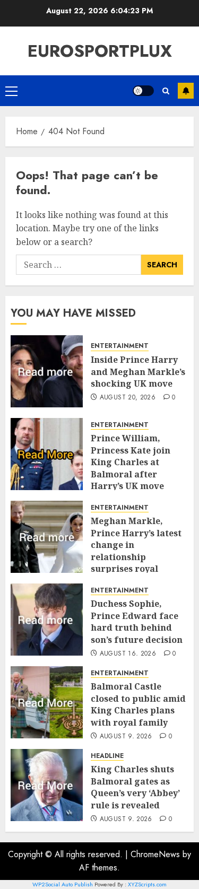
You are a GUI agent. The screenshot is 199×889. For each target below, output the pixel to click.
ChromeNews (155, 854)
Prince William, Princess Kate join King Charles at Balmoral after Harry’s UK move (130, 462)
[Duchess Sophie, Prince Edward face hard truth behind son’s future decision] (47, 619)
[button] (11, 90)
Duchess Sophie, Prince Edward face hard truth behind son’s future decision (137, 621)
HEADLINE (107, 756)
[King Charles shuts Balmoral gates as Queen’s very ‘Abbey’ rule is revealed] (47, 785)
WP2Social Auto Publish (62, 884)
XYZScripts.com (147, 884)
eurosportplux (100, 51)
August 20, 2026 (127, 398)
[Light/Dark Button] (143, 90)
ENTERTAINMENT (120, 346)
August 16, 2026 (128, 654)
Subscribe (186, 91)
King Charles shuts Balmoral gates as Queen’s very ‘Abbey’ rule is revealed (135, 786)
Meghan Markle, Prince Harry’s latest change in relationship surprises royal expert (136, 550)
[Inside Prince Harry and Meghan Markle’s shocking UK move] (47, 371)
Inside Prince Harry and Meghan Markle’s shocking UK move (138, 371)
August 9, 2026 (126, 737)
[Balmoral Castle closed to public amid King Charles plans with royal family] (47, 702)
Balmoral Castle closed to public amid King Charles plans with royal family (138, 704)
